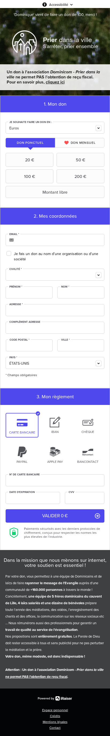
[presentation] (30, 142)
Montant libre (55, 192)
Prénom (15, 286)
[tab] (30, 143)
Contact (55, 727)
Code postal (20, 339)
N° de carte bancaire (24, 474)
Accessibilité (58, 4)
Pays (13, 357)
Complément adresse (24, 322)
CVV (71, 492)
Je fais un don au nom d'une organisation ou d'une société (56, 256)
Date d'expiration (22, 492)
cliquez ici (55, 82)
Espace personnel (55, 710)
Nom (65, 286)
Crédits (55, 716)
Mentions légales (55, 721)
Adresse (16, 304)
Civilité (15, 269)
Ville (65, 339)
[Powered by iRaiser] (55, 698)
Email (14, 234)
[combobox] (55, 128)
